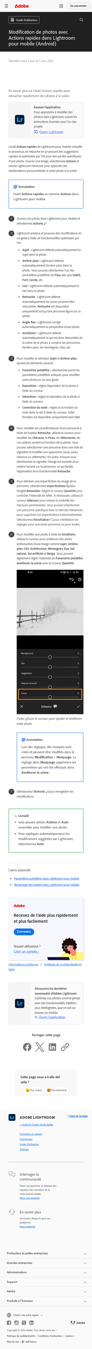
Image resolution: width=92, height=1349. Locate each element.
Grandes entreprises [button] (19, 1263)
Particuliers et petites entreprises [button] (27, 1253)
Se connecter (78, 6)
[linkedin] (31, 1323)
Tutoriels (24, 1149)
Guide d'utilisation (29, 1144)
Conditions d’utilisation (50, 1335)
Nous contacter (28, 1226)
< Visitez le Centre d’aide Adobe (36, 1124)
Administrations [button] (17, 1272)
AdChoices (31, 1341)
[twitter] (24, 1323)
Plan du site (13, 1341)
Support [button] (12, 1282)
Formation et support (31, 1134)
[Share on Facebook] (27, 1051)
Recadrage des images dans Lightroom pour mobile (46, 885)
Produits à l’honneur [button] (20, 1301)
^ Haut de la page (77, 1116)
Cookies (69, 1335)
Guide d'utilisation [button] (26, 20)
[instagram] (16, 1323)
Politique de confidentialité (21, 1335)
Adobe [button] (11, 1291)
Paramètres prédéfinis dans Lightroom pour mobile (46, 878)
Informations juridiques (23, 964)
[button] (61, 6)
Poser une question (30, 1198)
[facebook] (9, 1323)
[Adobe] (21, 6)
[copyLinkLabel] (65, 1051)
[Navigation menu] (6, 6)
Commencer (26, 1139)
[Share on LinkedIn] (52, 1051)
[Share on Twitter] (40, 1051)
